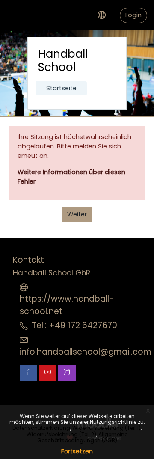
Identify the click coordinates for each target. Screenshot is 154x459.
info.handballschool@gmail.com (85, 352)
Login (133, 15)
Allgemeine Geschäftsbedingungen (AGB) (82, 437)
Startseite (61, 88)
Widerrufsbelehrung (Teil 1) (106, 428)
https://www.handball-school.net (67, 305)
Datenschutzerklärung (41, 428)
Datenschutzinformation (58, 392)
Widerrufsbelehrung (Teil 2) (61, 434)
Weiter (77, 214)
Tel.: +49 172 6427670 (74, 325)
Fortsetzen (77, 451)
